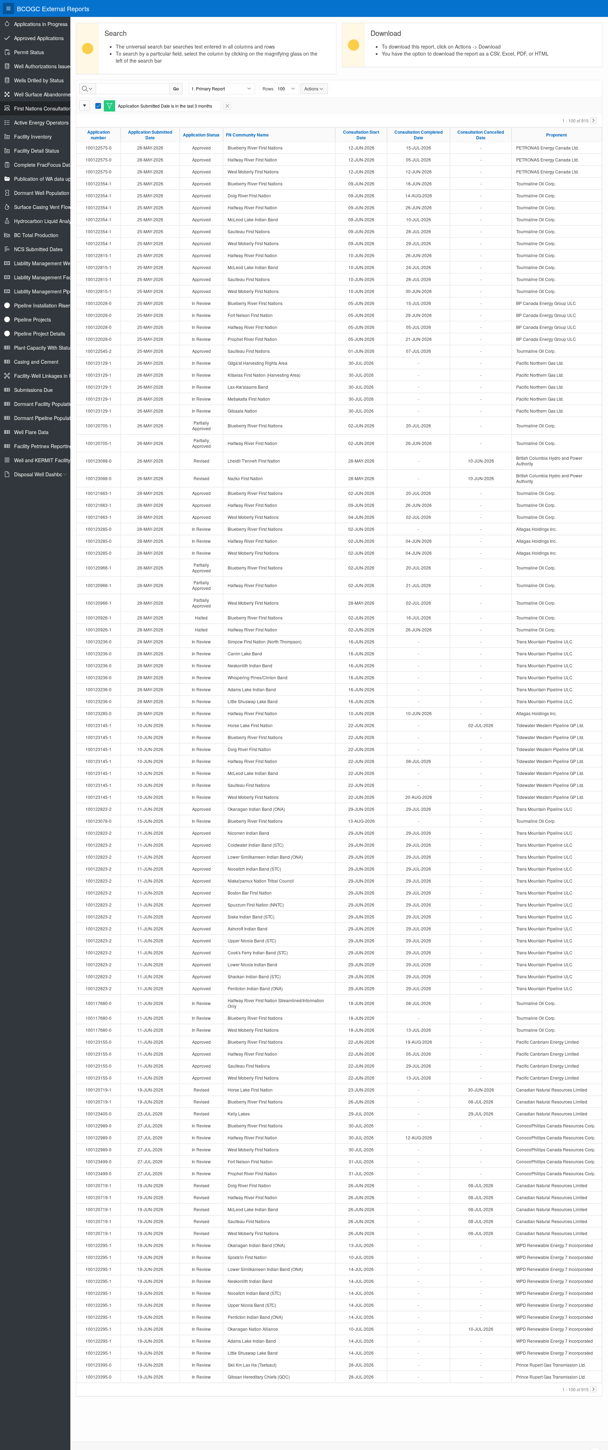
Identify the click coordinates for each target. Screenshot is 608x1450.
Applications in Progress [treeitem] (41, 23)
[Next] (593, 120)
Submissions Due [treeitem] (33, 389)
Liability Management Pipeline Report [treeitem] (55, 291)
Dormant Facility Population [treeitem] (44, 403)
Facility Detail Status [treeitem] (36, 150)
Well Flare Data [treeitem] (31, 431)
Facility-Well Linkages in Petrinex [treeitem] (50, 375)
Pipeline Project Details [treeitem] (39, 333)
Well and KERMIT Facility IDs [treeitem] (46, 460)
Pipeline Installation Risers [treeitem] (43, 305)
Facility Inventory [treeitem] (33, 136)
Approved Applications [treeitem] (39, 38)
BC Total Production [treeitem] (36, 235)
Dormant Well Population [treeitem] (41, 192)
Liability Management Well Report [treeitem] (51, 263)
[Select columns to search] (87, 88)
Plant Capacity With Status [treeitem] (43, 347)
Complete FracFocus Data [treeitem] (43, 164)
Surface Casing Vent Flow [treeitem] (42, 206)
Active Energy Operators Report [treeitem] (49, 122)
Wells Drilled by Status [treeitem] (39, 80)
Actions (311, 88)
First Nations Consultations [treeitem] (44, 108)
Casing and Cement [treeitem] (36, 361)
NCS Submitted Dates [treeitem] (38, 249)
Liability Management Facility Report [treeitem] (54, 277)
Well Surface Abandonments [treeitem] (45, 94)
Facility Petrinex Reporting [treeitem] (43, 446)
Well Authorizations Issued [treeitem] (43, 66)
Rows (267, 88)
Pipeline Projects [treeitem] (32, 319)
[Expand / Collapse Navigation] (8, 8)
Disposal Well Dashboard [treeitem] (42, 474)
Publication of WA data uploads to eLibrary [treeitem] (61, 178)
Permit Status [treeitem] (29, 52)
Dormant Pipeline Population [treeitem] (45, 417)
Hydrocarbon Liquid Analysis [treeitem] (45, 220)
